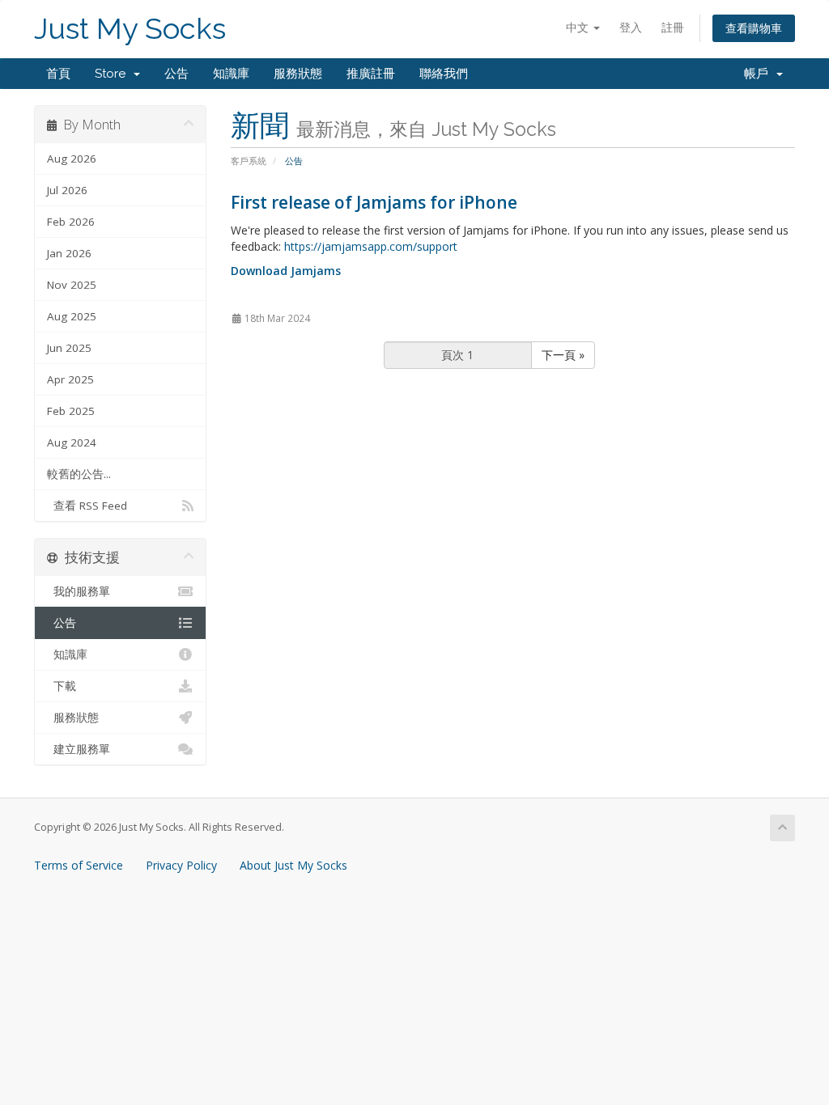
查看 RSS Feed (87, 505)
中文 (579, 27)
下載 (61, 686)
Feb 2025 (71, 411)
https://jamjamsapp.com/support (370, 246)
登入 (630, 27)
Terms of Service (78, 865)
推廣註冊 (370, 73)
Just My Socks (130, 28)
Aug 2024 (71, 442)
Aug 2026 (71, 158)
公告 (176, 73)
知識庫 (231, 73)
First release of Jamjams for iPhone (374, 202)
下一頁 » (563, 354)
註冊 (672, 27)
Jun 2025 (69, 348)
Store (113, 73)
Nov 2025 (71, 284)
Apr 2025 (70, 379)
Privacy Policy (181, 865)
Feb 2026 (71, 221)
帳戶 (759, 73)
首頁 (58, 73)
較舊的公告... (79, 474)
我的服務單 (78, 591)
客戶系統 (248, 161)
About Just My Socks (293, 865)
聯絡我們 (443, 73)
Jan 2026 (69, 253)
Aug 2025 (71, 316)
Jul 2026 (67, 190)
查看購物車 (753, 28)
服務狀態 (298, 73)
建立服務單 (78, 749)
